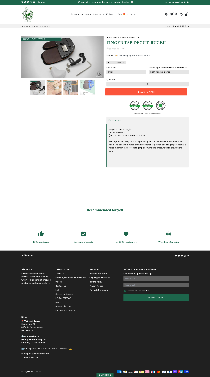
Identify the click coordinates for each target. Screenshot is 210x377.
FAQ (57, 290)
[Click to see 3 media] (70, 87)
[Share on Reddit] (185, 26)
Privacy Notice (96, 286)
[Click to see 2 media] (54, 87)
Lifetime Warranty (98, 273)
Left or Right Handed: (168, 67)
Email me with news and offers (138, 291)
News (58, 302)
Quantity (110, 79)
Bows (75, 14)
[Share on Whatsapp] (180, 26)
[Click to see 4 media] (87, 87)
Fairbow (38, 372)
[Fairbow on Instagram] (31, 2)
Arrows (86, 14)
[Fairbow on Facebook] (25, 2)
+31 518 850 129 (29, 357)
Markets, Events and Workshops (70, 277)
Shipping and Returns (99, 277)
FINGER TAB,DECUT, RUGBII (38, 26)
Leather (98, 14)
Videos (58, 281)
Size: (111, 67)
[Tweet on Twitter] (175, 26)
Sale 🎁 (123, 14)
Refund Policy (95, 281)
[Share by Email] (188, 26)
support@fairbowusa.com (35, 353)
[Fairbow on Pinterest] (28, 2)
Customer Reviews (64, 294)
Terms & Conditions (98, 290)
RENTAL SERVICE (63, 298)
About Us (59, 273)
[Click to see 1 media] (37, 87)
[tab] (147, 120)
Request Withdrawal (65, 310)
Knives (111, 14)
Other (134, 14)
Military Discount (63, 306)
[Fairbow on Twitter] (22, 2)
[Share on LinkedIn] (183, 26)
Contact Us (60, 286)
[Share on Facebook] (173, 26)
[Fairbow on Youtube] (34, 2)
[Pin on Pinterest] (178, 26)
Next (100, 57)
